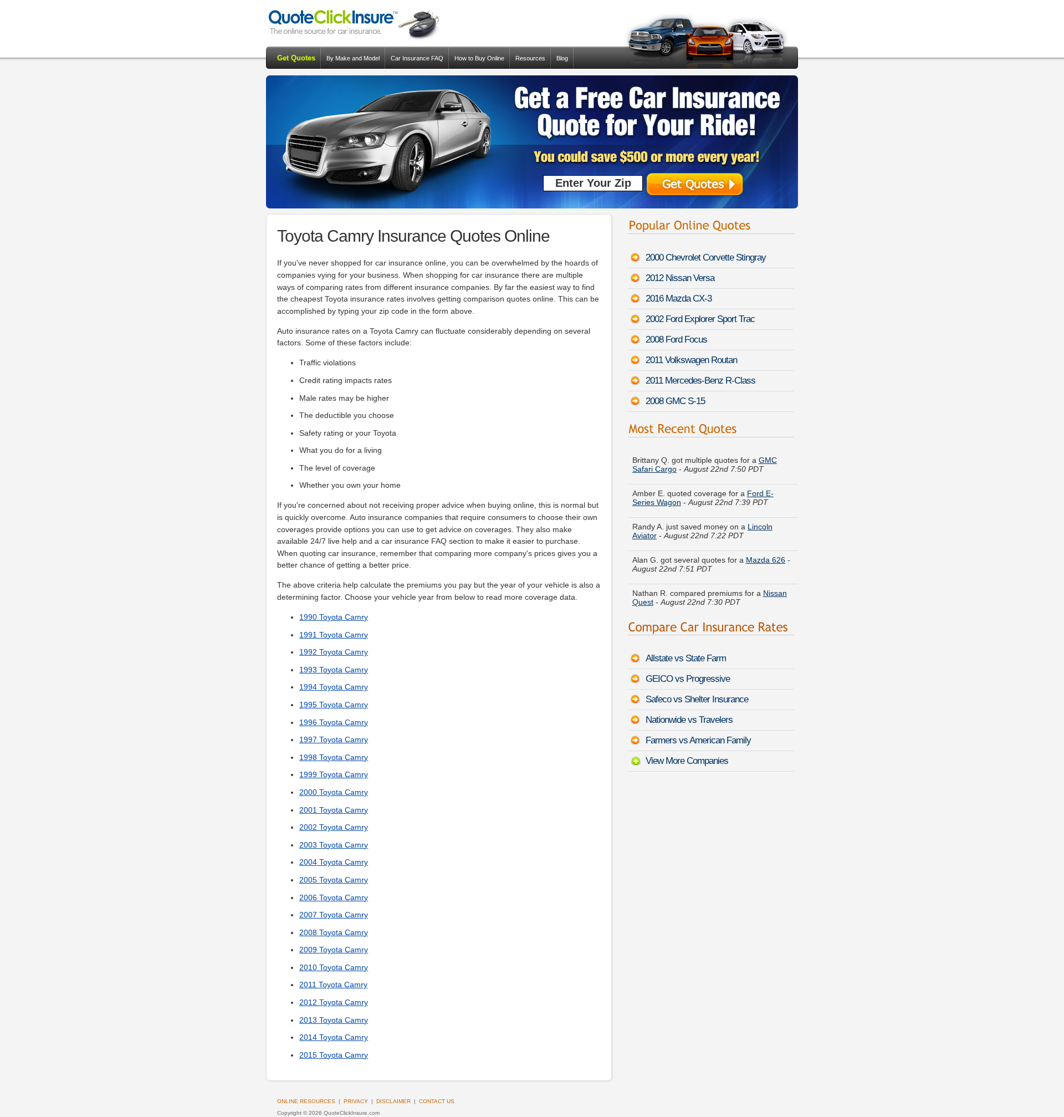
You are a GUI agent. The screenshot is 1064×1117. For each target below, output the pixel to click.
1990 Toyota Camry (333, 617)
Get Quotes (296, 58)
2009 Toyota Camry (333, 949)
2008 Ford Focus (676, 339)
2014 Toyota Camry (333, 1037)
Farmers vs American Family (698, 740)
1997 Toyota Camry (333, 739)
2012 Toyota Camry (333, 1002)
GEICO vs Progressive (688, 679)
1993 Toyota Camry (333, 669)
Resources (530, 58)
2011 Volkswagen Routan (691, 360)
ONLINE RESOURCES (306, 1101)
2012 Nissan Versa (680, 278)
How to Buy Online (479, 58)
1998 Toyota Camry (333, 757)
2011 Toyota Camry (333, 984)
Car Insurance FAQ (417, 58)
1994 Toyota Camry (333, 686)
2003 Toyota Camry (333, 844)
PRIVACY (356, 1101)
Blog (562, 58)
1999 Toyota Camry (333, 774)
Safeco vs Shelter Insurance (697, 699)
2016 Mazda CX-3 (679, 298)
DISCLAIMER (393, 1101)
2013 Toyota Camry (333, 1020)
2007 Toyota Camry (333, 914)
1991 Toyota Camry (333, 634)
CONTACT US (436, 1101)
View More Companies (687, 761)
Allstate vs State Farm (686, 658)
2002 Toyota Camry (333, 827)
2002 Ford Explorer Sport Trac (700, 319)
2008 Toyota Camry (333, 932)
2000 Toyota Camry (333, 792)
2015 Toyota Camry (333, 1054)
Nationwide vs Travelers (689, 720)
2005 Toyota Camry (333, 879)
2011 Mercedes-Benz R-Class (700, 380)
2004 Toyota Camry (333, 862)
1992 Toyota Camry (333, 651)
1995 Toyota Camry (333, 704)
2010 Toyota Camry (333, 967)
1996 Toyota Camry (333, 722)
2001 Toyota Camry (333, 809)
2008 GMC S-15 (675, 401)
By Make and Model (353, 58)
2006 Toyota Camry (333, 897)
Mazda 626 (765, 552)
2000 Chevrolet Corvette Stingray (706, 257)
